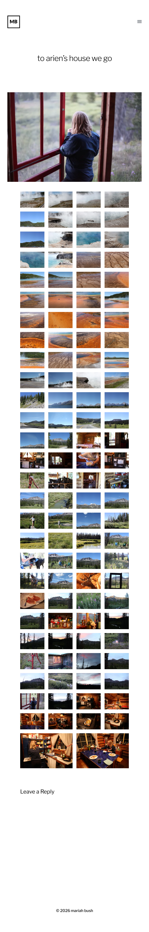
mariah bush (82, 910)
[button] (74, 137)
